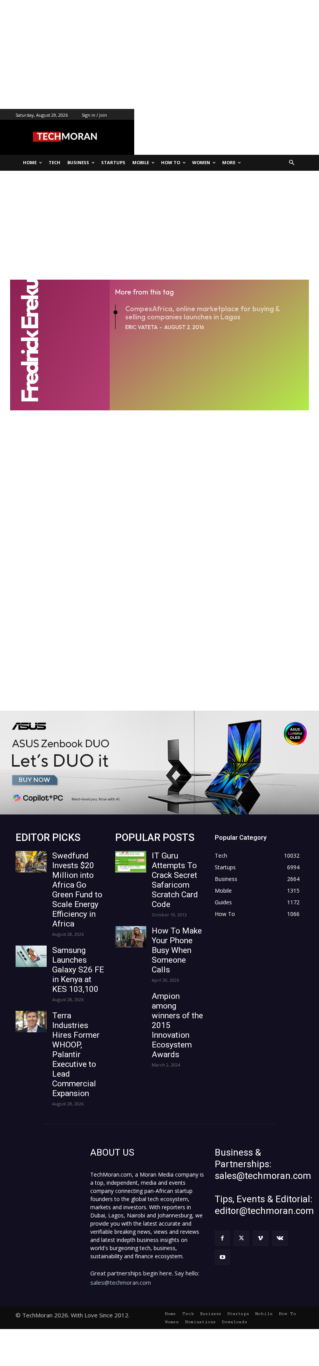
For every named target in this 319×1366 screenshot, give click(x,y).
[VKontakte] (279, 1238)
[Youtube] (222, 1257)
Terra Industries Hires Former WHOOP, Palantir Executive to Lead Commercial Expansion (76, 1054)
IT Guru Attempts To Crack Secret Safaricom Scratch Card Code (175, 880)
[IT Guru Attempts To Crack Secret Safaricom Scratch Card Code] (130, 861)
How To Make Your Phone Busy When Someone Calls (177, 950)
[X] (241, 1238)
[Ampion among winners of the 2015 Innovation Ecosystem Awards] (130, 1002)
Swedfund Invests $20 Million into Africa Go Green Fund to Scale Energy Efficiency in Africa (77, 889)
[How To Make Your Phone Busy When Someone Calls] (130, 936)
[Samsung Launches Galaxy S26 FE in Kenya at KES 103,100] (31, 956)
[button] (292, 163)
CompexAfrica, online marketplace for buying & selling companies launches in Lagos (202, 313)
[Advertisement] (159, 54)
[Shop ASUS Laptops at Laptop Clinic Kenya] (159, 762)
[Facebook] (222, 1238)
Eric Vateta (141, 327)
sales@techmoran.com (120, 1282)
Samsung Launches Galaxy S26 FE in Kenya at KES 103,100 (78, 970)
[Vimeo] (260, 1238)
